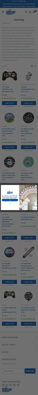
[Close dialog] (36, 186)
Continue (10, 203)
